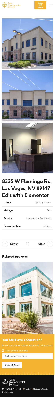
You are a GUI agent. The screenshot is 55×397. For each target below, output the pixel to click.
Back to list (27, 244)
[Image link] (20, 381)
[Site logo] (17, 4)
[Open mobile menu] (51, 5)
